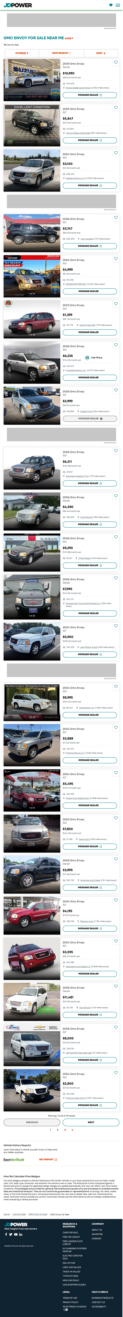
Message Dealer (88, 95)
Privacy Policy (70, 1302)
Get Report (46, 1159)
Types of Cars (70, 1275)
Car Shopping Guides (74, 1284)
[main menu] (117, 5)
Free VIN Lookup (71, 1236)
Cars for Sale (19, 1214)
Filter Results (60, 1312)
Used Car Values (72, 1267)
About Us (97, 1229)
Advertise (97, 1234)
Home (7, 1214)
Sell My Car (69, 1262)
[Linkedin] (20, 1234)
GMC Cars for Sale (38, 1214)
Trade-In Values (71, 1271)
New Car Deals (71, 1280)
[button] (69, 38)
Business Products (103, 1297)
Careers (96, 1238)
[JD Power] (15, 1224)
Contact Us (98, 1302)
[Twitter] (10, 1234)
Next (91, 1122)
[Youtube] (16, 1234)
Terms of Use (70, 1297)
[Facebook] (6, 1234)
